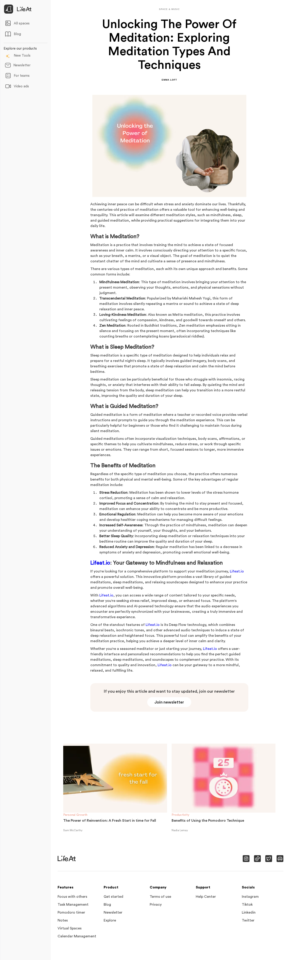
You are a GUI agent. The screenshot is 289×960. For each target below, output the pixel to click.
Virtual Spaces (70, 928)
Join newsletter (169, 702)
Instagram (250, 896)
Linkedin (249, 912)
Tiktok (247, 904)
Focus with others (72, 896)
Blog (107, 904)
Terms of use (160, 896)
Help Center (206, 896)
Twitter (248, 920)
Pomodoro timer (71, 912)
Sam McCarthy (72, 830)
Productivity (180, 814)
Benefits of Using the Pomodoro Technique (208, 820)
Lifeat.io (100, 563)
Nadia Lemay (180, 830)
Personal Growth (75, 814)
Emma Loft (169, 80)
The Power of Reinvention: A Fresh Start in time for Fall (109, 820)
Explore (110, 920)
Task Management (73, 904)
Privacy (156, 904)
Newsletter (113, 912)
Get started (113, 896)
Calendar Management (77, 936)
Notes (63, 920)
